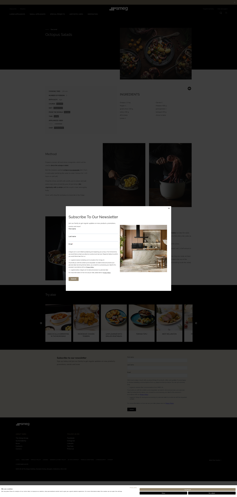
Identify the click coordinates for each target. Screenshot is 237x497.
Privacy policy (133, 487)
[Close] (169, 208)
